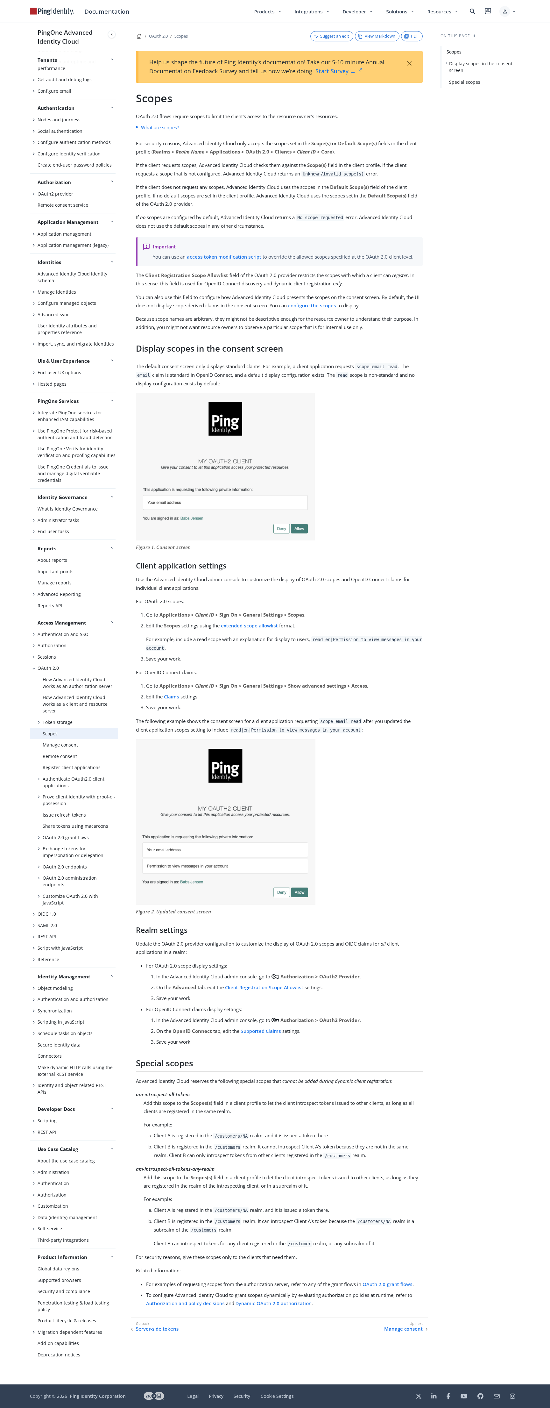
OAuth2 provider (55, 194)
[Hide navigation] (112, 34)
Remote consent (60, 756)
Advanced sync (53, 314)
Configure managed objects (67, 303)
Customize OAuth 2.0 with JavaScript (70, 899)
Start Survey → (335, 71)
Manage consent (60, 745)
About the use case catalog (66, 1161)
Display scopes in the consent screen (480, 67)
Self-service (50, 1229)
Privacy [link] (216, 1396)
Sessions (47, 657)
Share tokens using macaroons (75, 826)
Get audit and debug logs (65, 79)
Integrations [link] (312, 11)
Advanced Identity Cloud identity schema (72, 277)
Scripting (47, 1121)
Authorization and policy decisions (185, 1303)
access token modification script (224, 257)
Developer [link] (358, 11)
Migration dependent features (70, 1332)
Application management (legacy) (73, 245)
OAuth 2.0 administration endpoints (70, 881)
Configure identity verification (69, 154)
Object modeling (55, 988)
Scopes (50, 734)
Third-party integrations (63, 1240)
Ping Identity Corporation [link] (98, 1396)
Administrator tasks (58, 520)
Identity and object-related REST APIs (72, 1088)
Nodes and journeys (59, 120)
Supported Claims (261, 1031)
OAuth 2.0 (48, 668)
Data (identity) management (67, 1217)
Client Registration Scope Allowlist (264, 987)
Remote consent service (63, 205)
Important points (56, 571)
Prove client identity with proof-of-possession (79, 800)
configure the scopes (312, 305)
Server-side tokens (157, 1329)
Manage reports (55, 583)
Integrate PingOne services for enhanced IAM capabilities (70, 416)
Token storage (58, 722)
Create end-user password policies (75, 165)
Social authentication (60, 131)
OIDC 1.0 (47, 914)
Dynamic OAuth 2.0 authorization (274, 1303)
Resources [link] (443, 11)
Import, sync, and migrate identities (76, 344)
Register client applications (72, 767)
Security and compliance (64, 1291)
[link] (52, 11)
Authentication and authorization (73, 999)
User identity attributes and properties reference (67, 329)
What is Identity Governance (68, 509)
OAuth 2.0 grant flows (66, 837)
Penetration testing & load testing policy (73, 1306)
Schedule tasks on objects (65, 1033)
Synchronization (55, 1011)
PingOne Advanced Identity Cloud (65, 36)
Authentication (53, 1183)
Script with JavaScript (60, 948)
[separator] (118, 703)
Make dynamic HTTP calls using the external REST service (75, 1070)
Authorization (52, 645)
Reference (48, 959)
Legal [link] (193, 1396)
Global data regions (58, 1269)
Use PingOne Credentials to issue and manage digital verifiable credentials (73, 473)
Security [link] (242, 1396)
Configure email (54, 91)
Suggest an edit (334, 36)
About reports (52, 560)
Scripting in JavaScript (61, 1022)
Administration (53, 1172)
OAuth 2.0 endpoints (65, 867)
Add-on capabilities (58, 1343)
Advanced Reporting (59, 594)
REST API (47, 936)
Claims (171, 696)
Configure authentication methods (74, 142)
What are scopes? (160, 127)
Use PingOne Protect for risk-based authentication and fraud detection (75, 434)
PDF (415, 36)
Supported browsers (59, 1280)
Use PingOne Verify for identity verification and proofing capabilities (77, 452)
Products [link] (268, 11)
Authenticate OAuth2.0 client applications (73, 782)
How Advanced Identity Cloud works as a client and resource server (75, 704)
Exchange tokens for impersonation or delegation (73, 852)
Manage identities (57, 292)
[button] (508, 11)
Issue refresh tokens (64, 815)
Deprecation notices (59, 1355)
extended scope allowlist (249, 625)
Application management (64, 234)
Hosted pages (52, 384)
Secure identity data (59, 1045)
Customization (53, 1206)
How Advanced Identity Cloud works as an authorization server (77, 682)
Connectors (50, 1056)
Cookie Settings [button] (277, 1396)
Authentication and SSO (63, 634)
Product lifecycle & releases (67, 1321)
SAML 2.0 (47, 925)
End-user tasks (53, 531)
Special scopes (464, 82)
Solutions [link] (400, 11)
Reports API (50, 606)
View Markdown (380, 36)
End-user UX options (59, 372)
